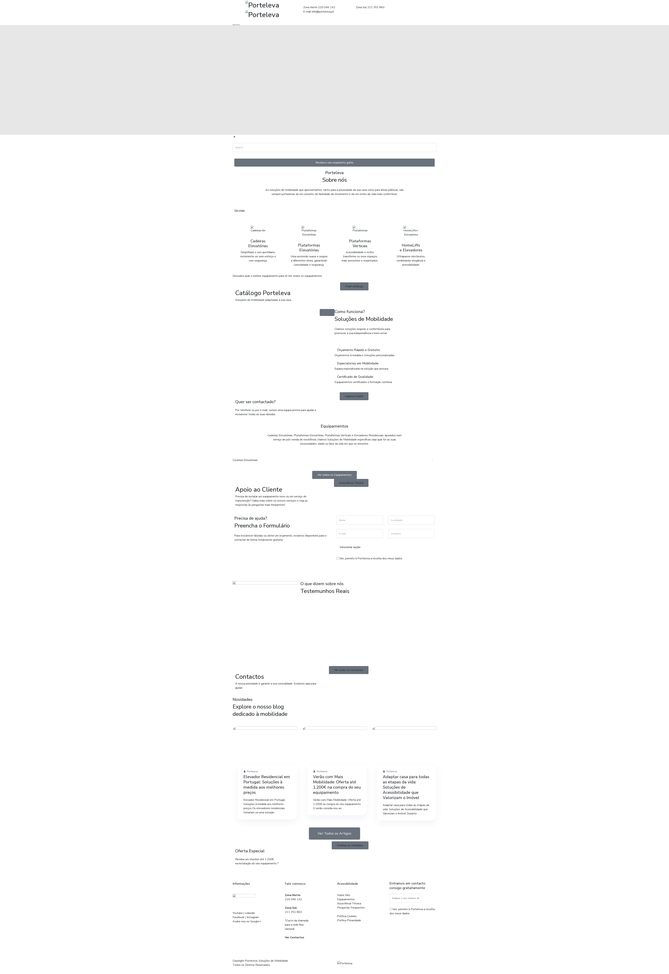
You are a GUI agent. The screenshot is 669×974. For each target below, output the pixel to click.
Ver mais (239, 210)
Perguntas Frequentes (351, 908)
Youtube (238, 913)
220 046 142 (293, 899)
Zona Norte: (293, 895)
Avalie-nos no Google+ (247, 921)
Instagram (253, 917)
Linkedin (250, 913)
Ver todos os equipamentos (305, 276)
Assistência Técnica (349, 903)
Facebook (238, 917)
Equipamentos (346, 899)
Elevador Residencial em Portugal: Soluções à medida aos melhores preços (266, 784)
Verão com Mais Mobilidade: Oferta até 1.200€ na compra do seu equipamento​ (337, 784)
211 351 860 (293, 912)
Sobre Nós (343, 895)
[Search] (240, 155)
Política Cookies (347, 916)
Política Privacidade (349, 920)
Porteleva (252, 771)
